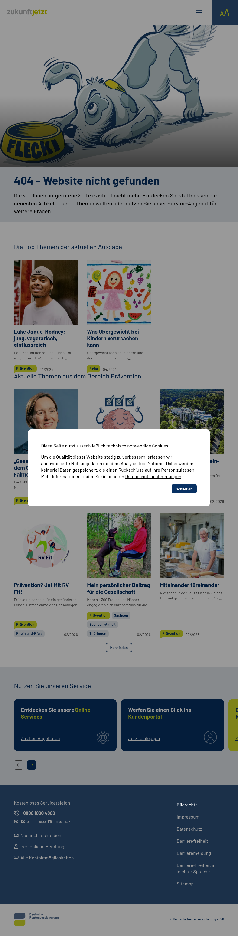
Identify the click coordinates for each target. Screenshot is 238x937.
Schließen (184, 489)
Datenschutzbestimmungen (153, 476)
